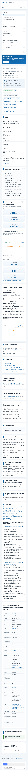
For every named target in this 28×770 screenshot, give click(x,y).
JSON (18, 98)
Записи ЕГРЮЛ (13, 52)
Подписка (4, 7)
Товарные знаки (6, 33)
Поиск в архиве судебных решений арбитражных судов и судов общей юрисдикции (12, 516)
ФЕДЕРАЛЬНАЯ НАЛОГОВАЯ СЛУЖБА (16, 629)
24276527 (14, 687)
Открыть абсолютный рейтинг (10, 229)
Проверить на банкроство (10, 508)
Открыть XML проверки (10, 528)
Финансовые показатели (8, 19)
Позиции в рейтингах (8, 17)
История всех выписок (8, 69)
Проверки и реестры (8, 45)
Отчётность (5, 24)
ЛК (21, 7)
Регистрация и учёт (7, 35)
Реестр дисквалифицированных (10, 40)
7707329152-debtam (17, 346)
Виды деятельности (13, 31)
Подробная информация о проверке (13, 526)
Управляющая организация (9, 26)
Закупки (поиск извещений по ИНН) (12, 511)
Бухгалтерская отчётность (12, 365)
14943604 (14, 613)
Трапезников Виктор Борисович (11, 396)
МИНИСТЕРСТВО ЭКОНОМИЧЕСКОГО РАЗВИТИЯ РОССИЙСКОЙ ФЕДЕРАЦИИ (18, 706)
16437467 (14, 650)
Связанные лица (7, 38)
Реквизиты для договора (9, 14)
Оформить (6, 62)
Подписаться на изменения (10, 104)
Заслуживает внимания (8, 49)
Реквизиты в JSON (8, 101)
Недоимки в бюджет (7, 21)
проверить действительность (16, 135)
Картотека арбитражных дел (10, 519)
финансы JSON (17, 349)
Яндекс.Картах (17, 161)
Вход (25, 7)
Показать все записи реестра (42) (14, 750)
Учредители (13, 28)
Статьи (18, 5)
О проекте (11, 2)
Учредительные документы (10, 107)
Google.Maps (6, 163)
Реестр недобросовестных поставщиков (14, 510)
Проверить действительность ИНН (12, 507)
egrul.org (4, 2)
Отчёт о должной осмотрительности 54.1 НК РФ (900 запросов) (13, 111)
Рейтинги (23, 5)
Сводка (5, 12)
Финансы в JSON (18, 101)
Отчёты (12, 5)
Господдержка (13, 47)
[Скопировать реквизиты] (23, 169)
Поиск (17, 2)
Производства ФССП (8, 42)
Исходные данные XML (9, 98)
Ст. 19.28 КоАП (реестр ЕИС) (10, 513)
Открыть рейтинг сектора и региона (12, 280)
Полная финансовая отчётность (13, 367)
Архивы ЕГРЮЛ (5, 5)
